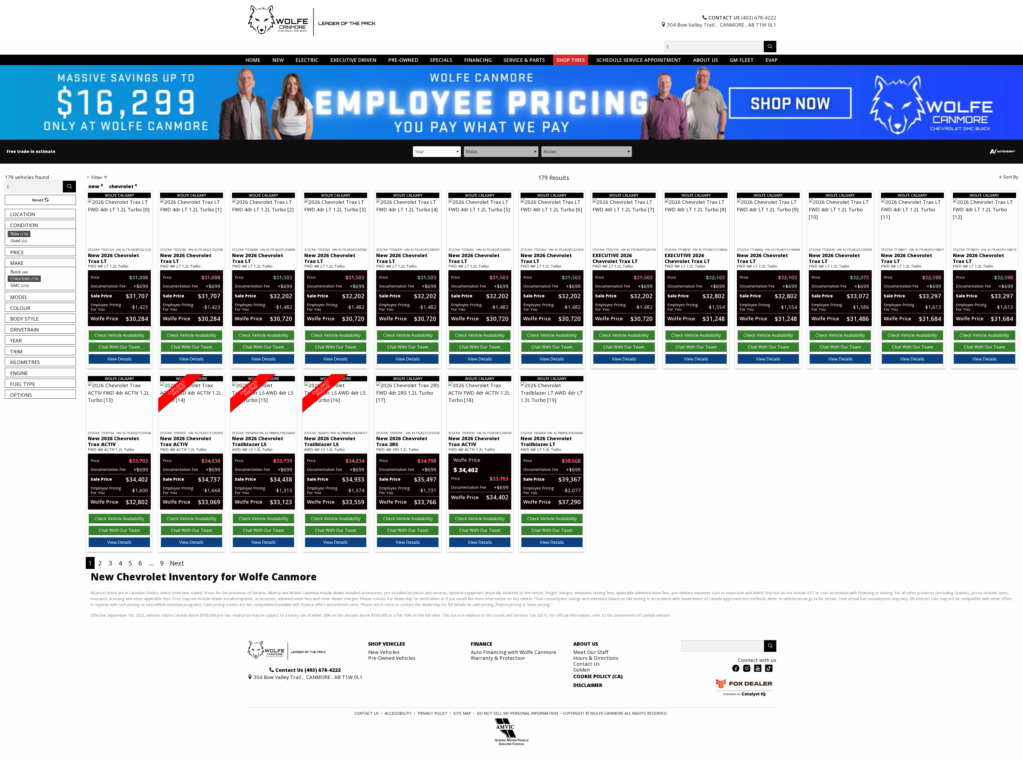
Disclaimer (587, 685)
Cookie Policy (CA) (598, 676)
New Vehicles (383, 652)
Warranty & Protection (498, 657)
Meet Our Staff (590, 652)
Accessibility (399, 713)
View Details (119, 359)
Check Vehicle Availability (119, 335)
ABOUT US (585, 643)
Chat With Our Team (119, 347)
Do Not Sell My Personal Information (518, 713)
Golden (581, 669)
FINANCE (481, 643)
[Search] (770, 46)
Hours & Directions (595, 657)
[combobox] (437, 151)
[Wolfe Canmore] (312, 20)
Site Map (462, 713)
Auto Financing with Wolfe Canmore (513, 652)
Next (177, 563)
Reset (38, 200)
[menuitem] (42, 233)
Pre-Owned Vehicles (391, 657)
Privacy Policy (433, 713)
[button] (253, 60)
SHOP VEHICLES (386, 643)
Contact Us (586, 663)
